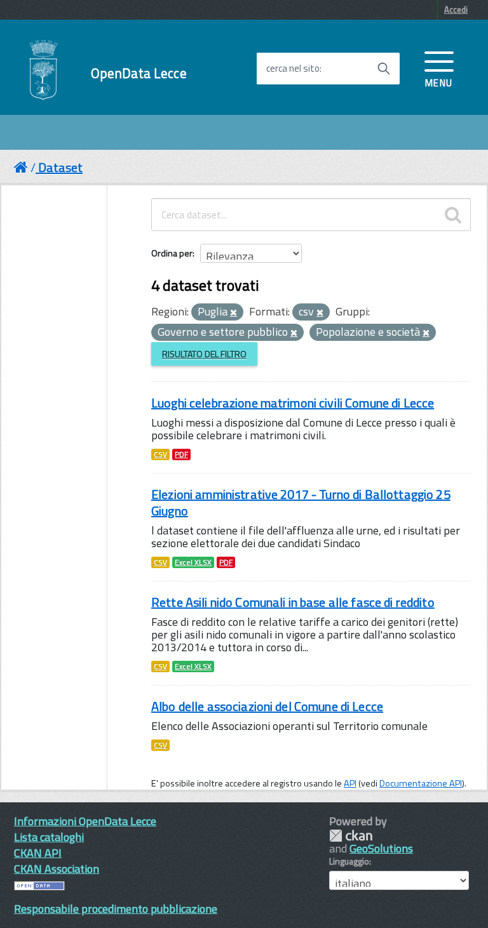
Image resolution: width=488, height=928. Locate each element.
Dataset (60, 167)
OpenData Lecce (139, 73)
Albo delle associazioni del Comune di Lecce (267, 706)
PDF (181, 454)
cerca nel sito (293, 68)
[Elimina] (233, 313)
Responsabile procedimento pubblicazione (115, 908)
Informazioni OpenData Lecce (85, 821)
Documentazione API (420, 783)
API (350, 783)
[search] (453, 214)
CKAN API (38, 852)
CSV (160, 454)
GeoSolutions (381, 848)
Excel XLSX (193, 562)
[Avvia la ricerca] (384, 68)
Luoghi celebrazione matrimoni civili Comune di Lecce (292, 403)
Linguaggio (349, 861)
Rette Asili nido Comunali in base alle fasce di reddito (293, 602)
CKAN (350, 835)
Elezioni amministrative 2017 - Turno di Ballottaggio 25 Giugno (301, 502)
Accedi (456, 9)
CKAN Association (56, 868)
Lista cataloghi (49, 836)
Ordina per (172, 253)
